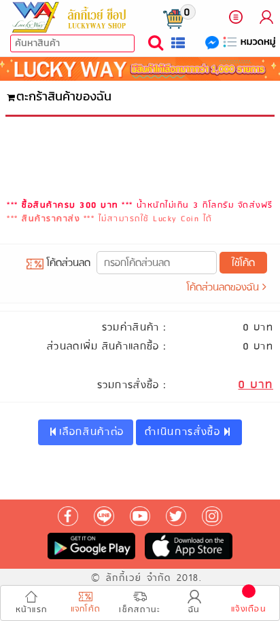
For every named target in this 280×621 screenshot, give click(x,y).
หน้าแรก (32, 610)
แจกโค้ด (86, 609)
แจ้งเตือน (248, 609)
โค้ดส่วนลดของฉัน (224, 288)
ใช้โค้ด (243, 263)
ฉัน (194, 610)
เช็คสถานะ (139, 610)
